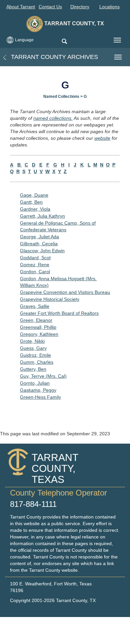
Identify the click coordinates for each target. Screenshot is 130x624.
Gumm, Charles (36, 362)
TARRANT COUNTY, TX (73, 23)
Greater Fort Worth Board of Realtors (59, 313)
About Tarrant (20, 6)
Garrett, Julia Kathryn (42, 216)
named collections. (53, 118)
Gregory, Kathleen (39, 334)
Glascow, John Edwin (42, 250)
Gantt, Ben (31, 202)
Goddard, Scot (35, 257)
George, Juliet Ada (39, 236)
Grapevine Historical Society (49, 299)
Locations (109, 6)
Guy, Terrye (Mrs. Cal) (43, 376)
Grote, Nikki (32, 341)
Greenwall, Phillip (38, 327)
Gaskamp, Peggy (38, 390)
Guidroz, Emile (35, 355)
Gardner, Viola (35, 209)
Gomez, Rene (34, 264)
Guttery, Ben (33, 369)
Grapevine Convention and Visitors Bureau (65, 292)
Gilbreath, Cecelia (39, 243)
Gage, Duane (34, 195)
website (102, 138)
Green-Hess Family (40, 397)
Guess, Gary (33, 348)
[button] (64, 42)
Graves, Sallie (34, 306)
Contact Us (50, 6)
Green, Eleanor (36, 320)
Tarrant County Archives (53, 57)
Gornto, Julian (35, 383)
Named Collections (61, 96)
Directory (79, 6)
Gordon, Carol (35, 271)
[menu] (117, 40)
